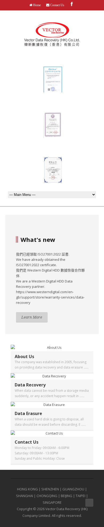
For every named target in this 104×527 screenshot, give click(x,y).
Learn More (31, 317)
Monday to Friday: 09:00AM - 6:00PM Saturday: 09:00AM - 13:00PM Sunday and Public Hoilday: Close (42, 453)
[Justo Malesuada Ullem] (52, 347)
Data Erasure (28, 413)
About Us (24, 356)
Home (36, 5)
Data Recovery (30, 385)
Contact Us (56, 5)
